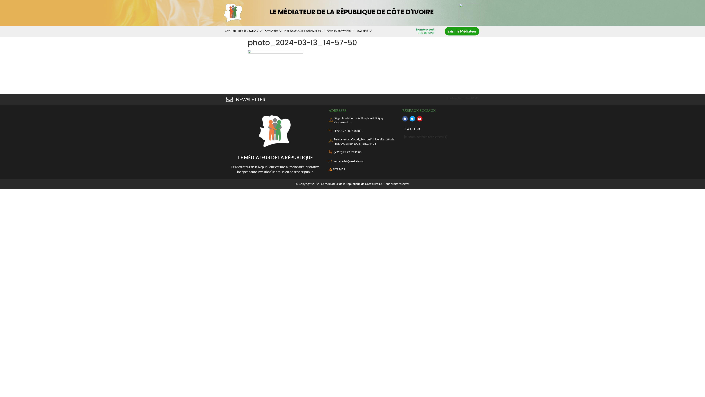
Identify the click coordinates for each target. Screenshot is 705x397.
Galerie (362, 31)
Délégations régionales (302, 31)
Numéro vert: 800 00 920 (425, 31)
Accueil (230, 31)
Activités (271, 31)
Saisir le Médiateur (462, 31)
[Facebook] (405, 118)
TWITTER (412, 129)
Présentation (248, 31)
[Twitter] (412, 118)
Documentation (339, 31)
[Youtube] (419, 118)
